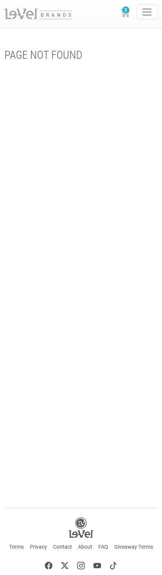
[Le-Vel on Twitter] (65, 566)
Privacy (38, 546)
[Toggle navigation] (146, 12)
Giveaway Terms (133, 546)
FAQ (103, 546)
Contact (62, 546)
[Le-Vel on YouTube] (97, 566)
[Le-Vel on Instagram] (81, 566)
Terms (16, 546)
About (85, 546)
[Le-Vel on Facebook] (49, 566)
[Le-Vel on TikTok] (113, 566)
